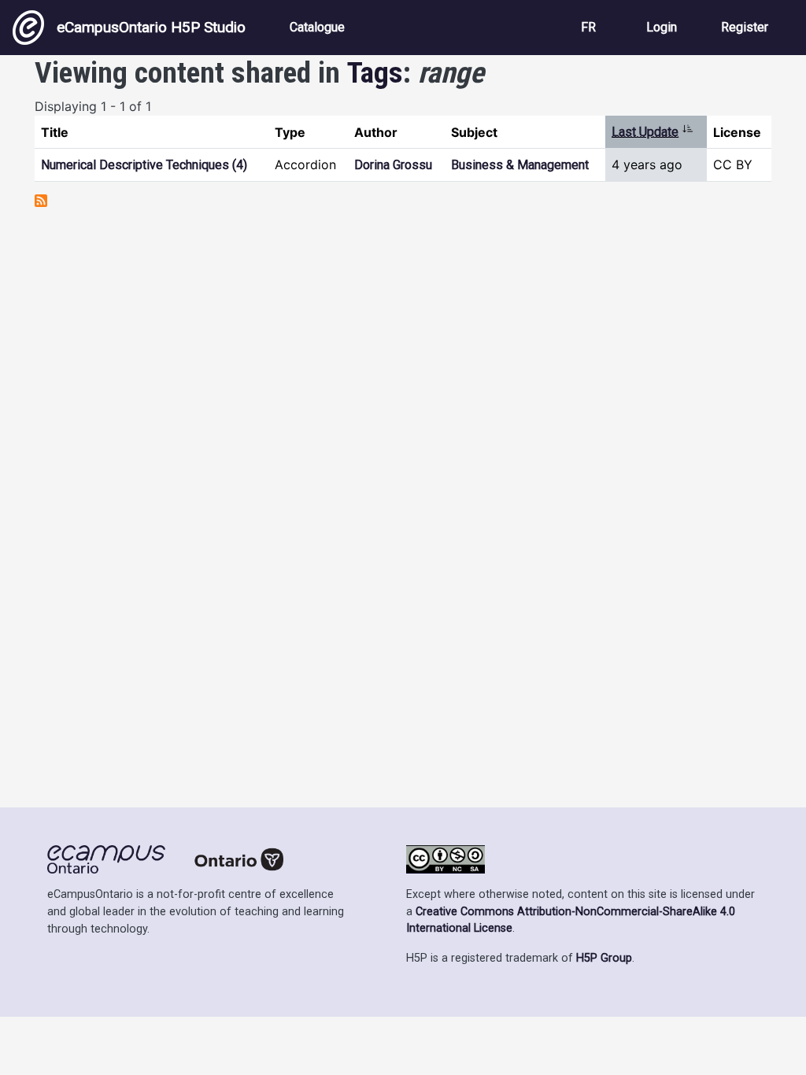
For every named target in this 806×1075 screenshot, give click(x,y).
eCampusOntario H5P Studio (151, 27)
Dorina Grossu (393, 164)
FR (588, 27)
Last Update (652, 131)
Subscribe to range (41, 200)
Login (661, 27)
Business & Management (520, 164)
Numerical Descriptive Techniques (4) (144, 164)
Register (744, 27)
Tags (375, 72)
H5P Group (604, 958)
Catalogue (317, 27)
